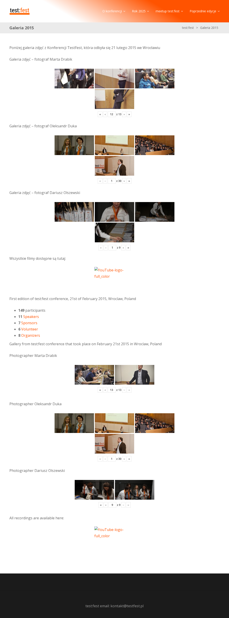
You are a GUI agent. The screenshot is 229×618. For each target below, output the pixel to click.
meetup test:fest (168, 11)
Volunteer (29, 329)
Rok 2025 (139, 11)
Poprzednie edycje (203, 11)
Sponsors (29, 322)
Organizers (30, 335)
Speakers (31, 316)
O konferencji (112, 11)
